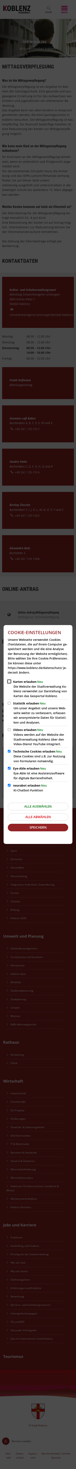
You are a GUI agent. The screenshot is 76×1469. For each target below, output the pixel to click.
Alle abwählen (38, 817)
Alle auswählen (38, 806)
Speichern (38, 827)
